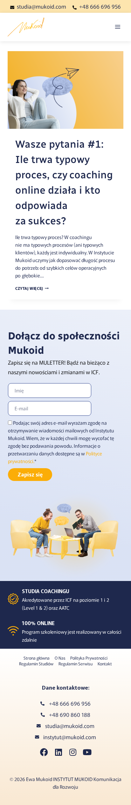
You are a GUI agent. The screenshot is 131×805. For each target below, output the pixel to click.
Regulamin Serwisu (76, 664)
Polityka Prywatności (88, 658)
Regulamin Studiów (36, 664)
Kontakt (105, 664)
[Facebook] (44, 752)
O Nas (60, 658)
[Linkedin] (58, 752)
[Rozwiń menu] (117, 27)
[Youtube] (87, 752)
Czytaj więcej (32, 288)
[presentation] (65, 90)
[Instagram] (73, 752)
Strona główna (37, 658)
